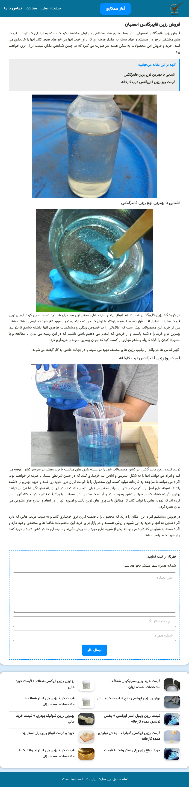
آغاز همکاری (115, 8)
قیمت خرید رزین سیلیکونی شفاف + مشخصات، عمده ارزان (134, 684)
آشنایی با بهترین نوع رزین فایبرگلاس (149, 75)
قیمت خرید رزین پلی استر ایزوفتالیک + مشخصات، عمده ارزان (46, 753)
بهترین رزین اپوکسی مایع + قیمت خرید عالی (128, 698)
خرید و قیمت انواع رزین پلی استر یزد (48, 733)
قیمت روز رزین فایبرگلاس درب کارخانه (148, 82)
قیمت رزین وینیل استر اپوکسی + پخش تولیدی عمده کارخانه (132, 719)
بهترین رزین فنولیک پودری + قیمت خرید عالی (45, 719)
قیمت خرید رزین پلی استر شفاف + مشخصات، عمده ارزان (49, 701)
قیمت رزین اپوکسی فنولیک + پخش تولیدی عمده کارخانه (129, 736)
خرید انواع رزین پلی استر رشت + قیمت (132, 750)
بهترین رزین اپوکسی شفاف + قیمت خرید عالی (45, 684)
